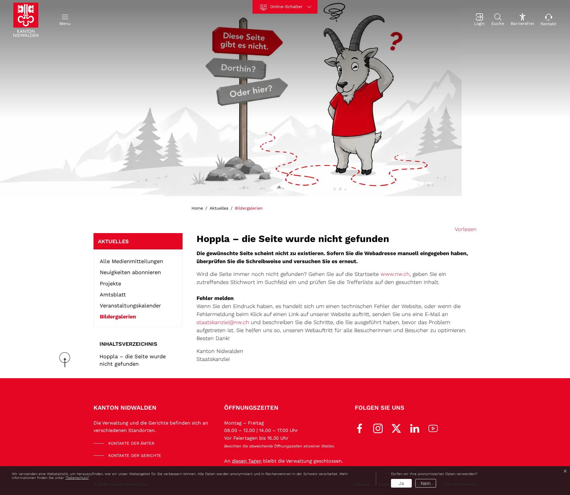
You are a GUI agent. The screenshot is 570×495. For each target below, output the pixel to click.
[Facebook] (359, 428)
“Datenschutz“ (77, 478)
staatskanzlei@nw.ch (223, 322)
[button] (65, 19)
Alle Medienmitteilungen (131, 261)
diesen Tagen (247, 461)
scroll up (66, 359)
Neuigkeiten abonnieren (130, 272)
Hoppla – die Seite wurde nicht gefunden (132, 360)
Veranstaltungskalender (130, 305)
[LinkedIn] (414, 428)
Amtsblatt (113, 294)
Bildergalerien (118, 317)
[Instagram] (378, 428)
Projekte (110, 283)
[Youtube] (433, 428)
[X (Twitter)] (396, 428)
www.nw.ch (395, 274)
